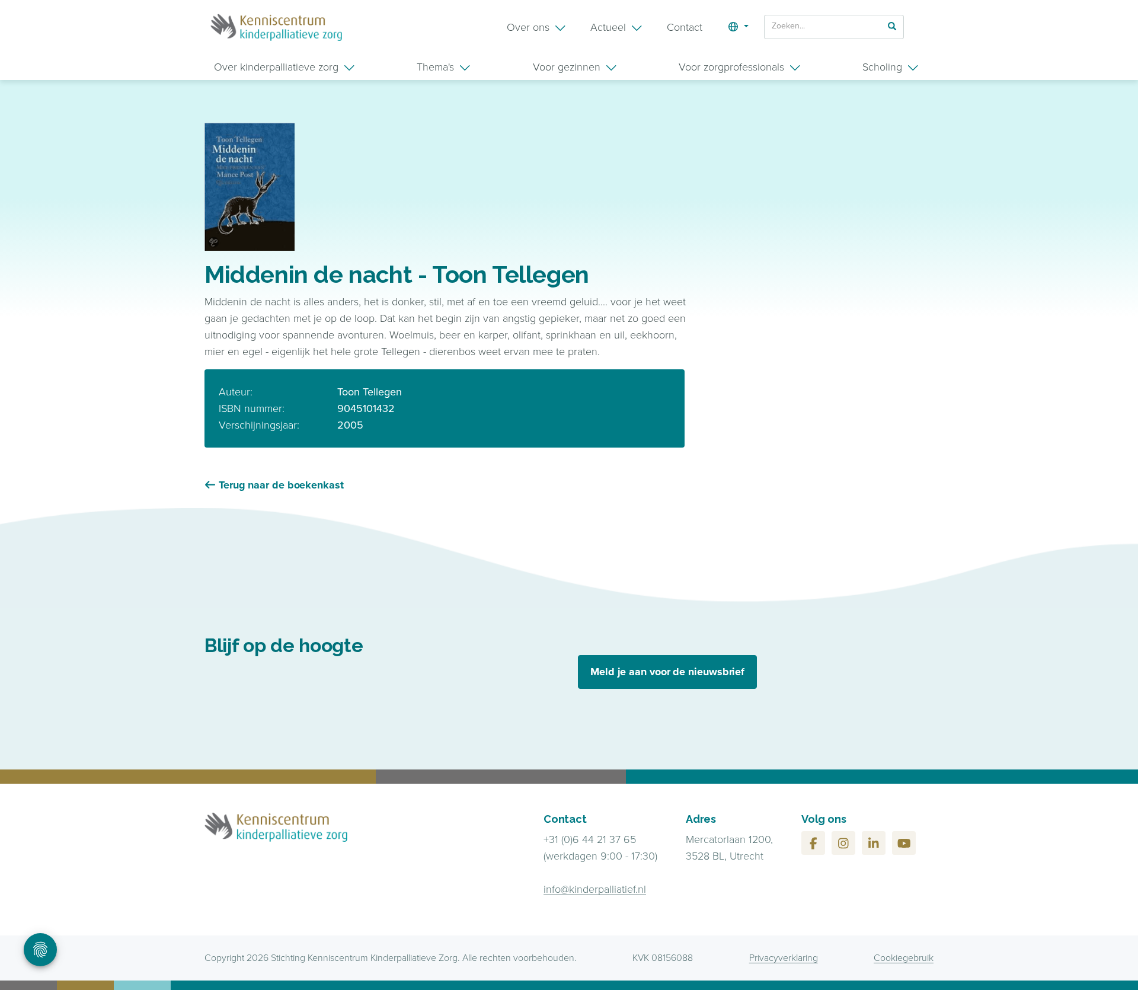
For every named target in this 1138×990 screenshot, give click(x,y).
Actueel (608, 27)
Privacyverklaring (783, 958)
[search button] (892, 26)
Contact (684, 27)
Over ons (528, 27)
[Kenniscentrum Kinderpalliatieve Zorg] (276, 27)
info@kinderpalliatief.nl (595, 889)
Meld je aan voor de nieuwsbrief (667, 671)
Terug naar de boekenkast (281, 485)
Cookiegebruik (904, 958)
